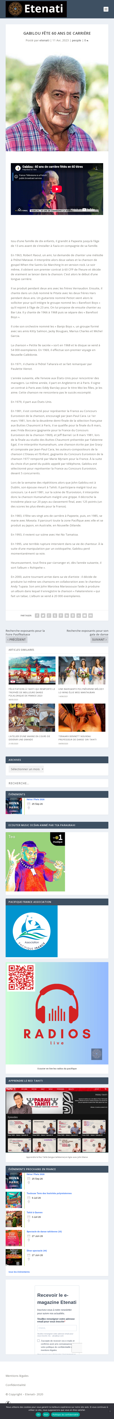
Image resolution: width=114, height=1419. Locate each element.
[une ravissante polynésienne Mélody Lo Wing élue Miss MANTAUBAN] (81, 670)
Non (46, 1414)
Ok (38, 1414)
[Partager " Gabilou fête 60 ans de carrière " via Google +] (49, 616)
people (76, 40)
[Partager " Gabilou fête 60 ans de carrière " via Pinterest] (61, 616)
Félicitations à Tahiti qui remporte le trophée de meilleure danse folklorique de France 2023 (32, 692)
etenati (44, 40)
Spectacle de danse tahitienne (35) (44, 1231)
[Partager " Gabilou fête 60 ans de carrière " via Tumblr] (55, 616)
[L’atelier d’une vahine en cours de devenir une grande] (32, 718)
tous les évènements (19, 1271)
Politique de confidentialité (65, 1414)
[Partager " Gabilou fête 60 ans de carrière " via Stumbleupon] (79, 616)
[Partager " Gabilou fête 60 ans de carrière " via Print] (91, 616)
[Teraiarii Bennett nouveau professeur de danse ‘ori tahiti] (81, 718)
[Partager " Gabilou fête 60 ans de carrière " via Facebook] (37, 616)
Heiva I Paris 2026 (36, 799)
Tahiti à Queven (35, 1212)
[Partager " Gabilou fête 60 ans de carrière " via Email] (85, 616)
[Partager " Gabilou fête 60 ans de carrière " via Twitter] (43, 616)
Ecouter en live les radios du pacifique (57, 1068)
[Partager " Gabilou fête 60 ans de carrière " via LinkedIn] (67, 616)
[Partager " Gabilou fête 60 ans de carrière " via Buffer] (73, 616)
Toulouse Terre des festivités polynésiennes (49, 1193)
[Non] (110, 1411)
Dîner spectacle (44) (37, 1250)
